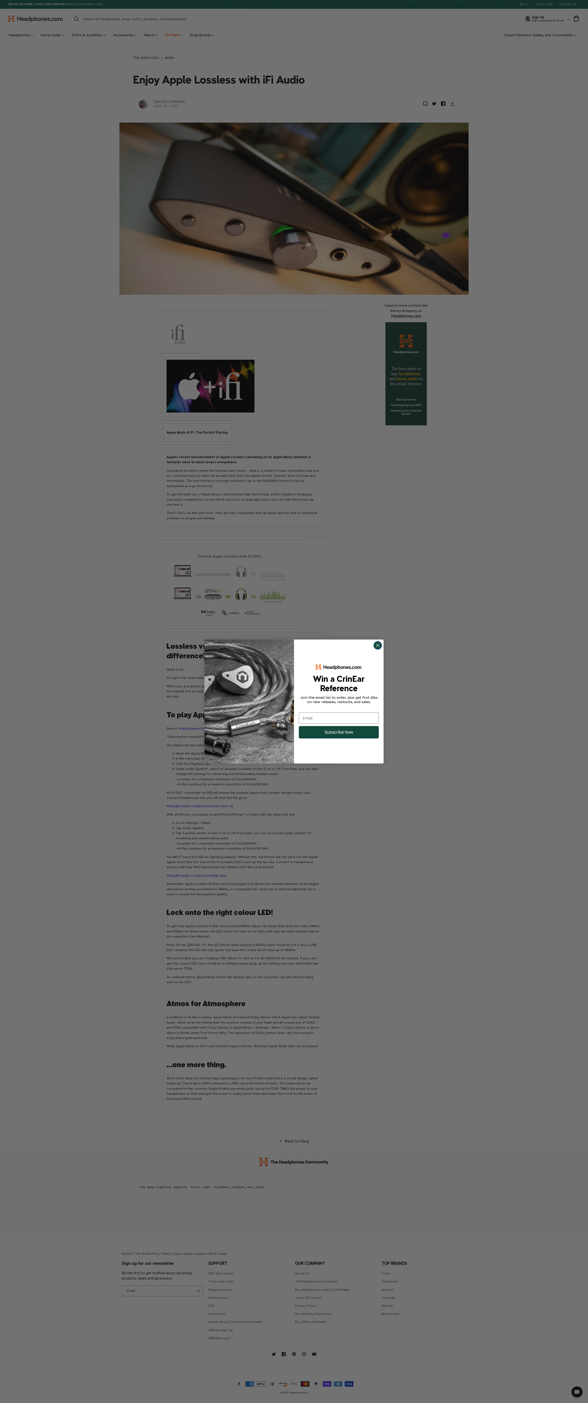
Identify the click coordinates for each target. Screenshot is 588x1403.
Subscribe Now (339, 732)
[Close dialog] (378, 645)
